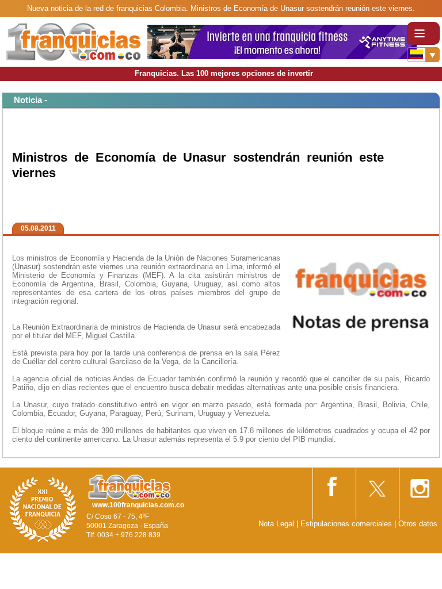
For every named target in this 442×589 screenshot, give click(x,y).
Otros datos (417, 523)
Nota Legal (276, 523)
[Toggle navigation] (423, 33)
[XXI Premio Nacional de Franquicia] (43, 508)
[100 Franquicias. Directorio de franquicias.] (73, 41)
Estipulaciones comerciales (347, 523)
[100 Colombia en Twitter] (376, 484)
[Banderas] (423, 54)
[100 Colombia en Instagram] (419, 484)
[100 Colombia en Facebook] (333, 484)
